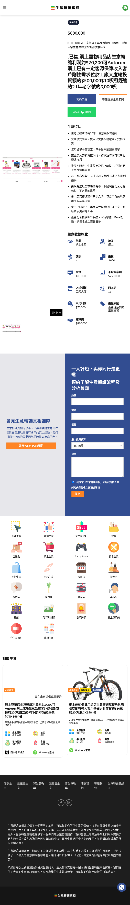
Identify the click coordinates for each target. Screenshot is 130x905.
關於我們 (85, 785)
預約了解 (81, 99)
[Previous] (2, 714)
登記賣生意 (54, 785)
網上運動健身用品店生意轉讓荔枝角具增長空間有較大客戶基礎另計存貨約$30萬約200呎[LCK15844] (96, 708)
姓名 (73, 395)
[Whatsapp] (121, 887)
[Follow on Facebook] (61, 802)
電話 (73, 410)
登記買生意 (22, 785)
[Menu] (5, 7)
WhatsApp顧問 (82, 112)
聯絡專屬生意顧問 (113, 99)
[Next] (127, 714)
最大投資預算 (78, 439)
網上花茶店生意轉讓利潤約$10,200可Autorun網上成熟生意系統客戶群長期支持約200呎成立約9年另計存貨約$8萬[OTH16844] (32, 710)
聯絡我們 (98, 785)
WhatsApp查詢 (46, 752)
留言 (73, 454)
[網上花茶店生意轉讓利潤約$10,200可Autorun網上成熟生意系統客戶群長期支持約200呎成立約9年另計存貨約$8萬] (33, 682)
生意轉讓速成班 (116, 785)
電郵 (73, 424)
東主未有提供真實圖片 (48, 696)
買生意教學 (38, 785)
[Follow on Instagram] (69, 802)
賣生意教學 (70, 785)
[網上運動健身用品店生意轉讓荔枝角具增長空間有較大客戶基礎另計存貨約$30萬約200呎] (97, 682)
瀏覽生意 (8, 785)
